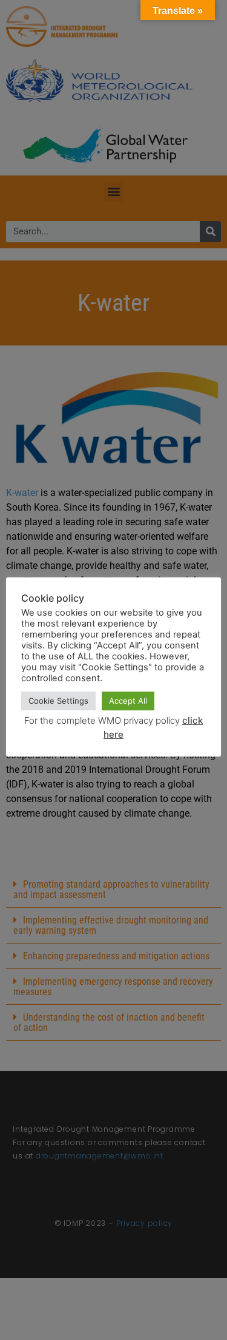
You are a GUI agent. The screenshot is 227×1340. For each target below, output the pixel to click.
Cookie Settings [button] (58, 701)
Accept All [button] (128, 701)
